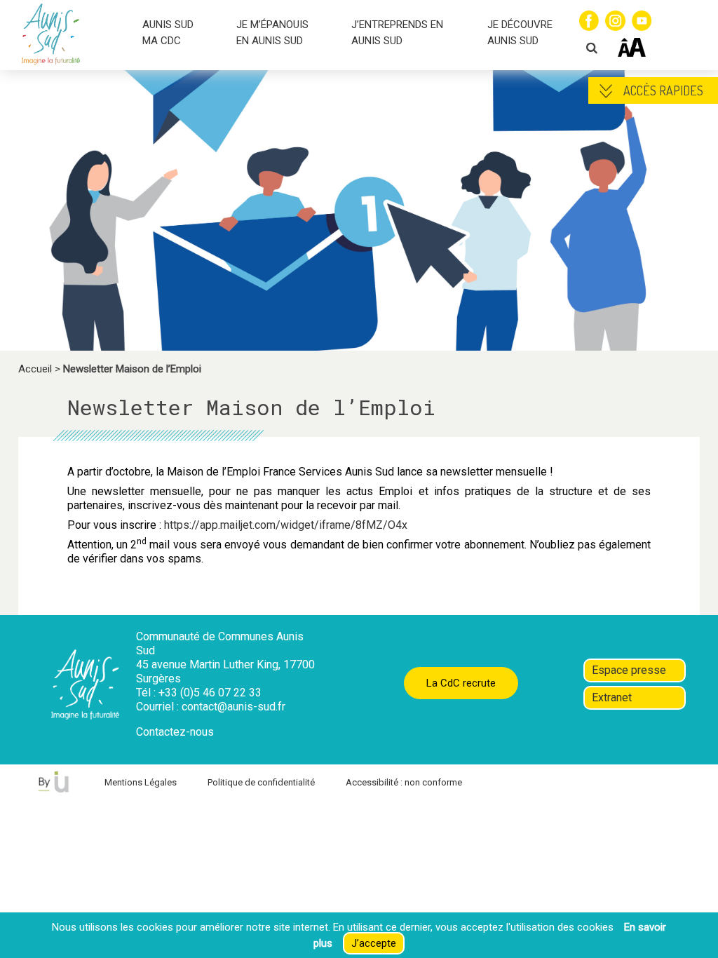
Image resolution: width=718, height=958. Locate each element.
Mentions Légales (140, 782)
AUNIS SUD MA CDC (168, 32)
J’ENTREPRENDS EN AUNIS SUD (397, 32)
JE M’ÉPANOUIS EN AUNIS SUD (272, 32)
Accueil (35, 369)
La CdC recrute (461, 683)
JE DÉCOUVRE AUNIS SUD (520, 32)
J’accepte (373, 943)
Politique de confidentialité (261, 782)
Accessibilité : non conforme (404, 782)
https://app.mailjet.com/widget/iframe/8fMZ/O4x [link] (285, 525)
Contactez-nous (175, 731)
